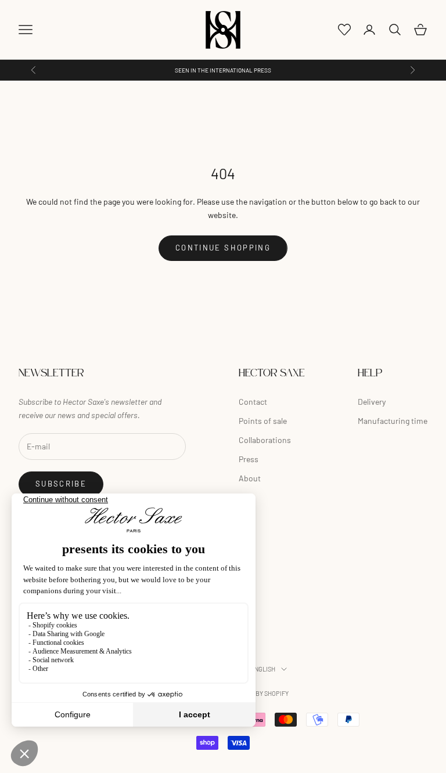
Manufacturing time (392, 421)
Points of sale (263, 421)
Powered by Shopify (256, 693)
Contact (253, 402)
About (250, 478)
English (262, 669)
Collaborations (265, 440)
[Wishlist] (344, 29)
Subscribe (61, 483)
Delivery (372, 402)
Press (248, 459)
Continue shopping (223, 247)
